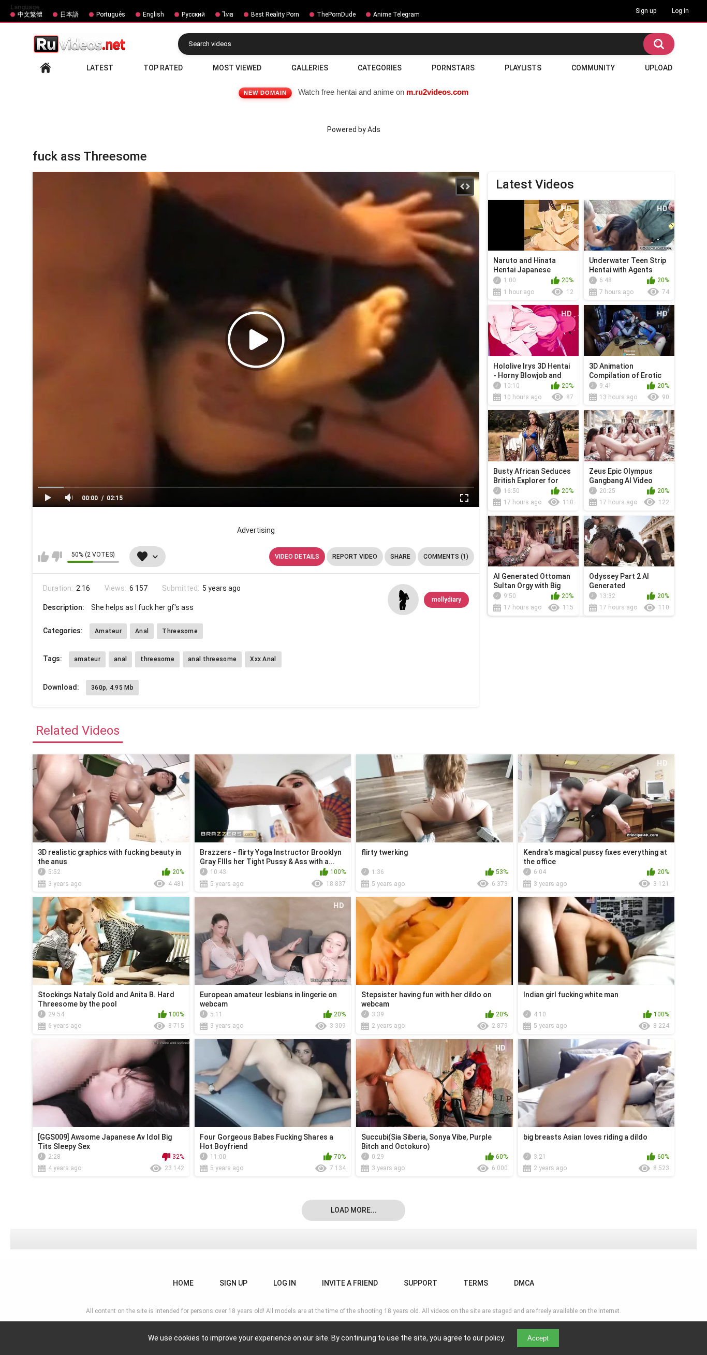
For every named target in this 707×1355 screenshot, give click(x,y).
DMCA (524, 1283)
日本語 (69, 14)
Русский (193, 14)
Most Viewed (237, 68)
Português (110, 14)
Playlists (523, 68)
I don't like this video (56, 556)
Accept (538, 1338)
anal (120, 659)
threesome (157, 659)
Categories (380, 68)
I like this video (43, 556)
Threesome (180, 631)
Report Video (354, 556)
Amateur (108, 631)
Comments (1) (445, 556)
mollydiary (446, 599)
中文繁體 (30, 14)
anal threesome (212, 659)
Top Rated (163, 68)
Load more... (354, 1210)
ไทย (228, 14)
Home (45, 68)
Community (593, 68)
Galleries (309, 68)
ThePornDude (336, 14)
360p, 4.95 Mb (112, 687)
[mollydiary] (403, 599)
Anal (142, 631)
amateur (87, 659)
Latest (99, 68)
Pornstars (453, 68)
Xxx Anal (263, 659)
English (153, 14)
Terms (475, 1283)
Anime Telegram (396, 14)
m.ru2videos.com (437, 92)
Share (400, 556)
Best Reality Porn (275, 14)
